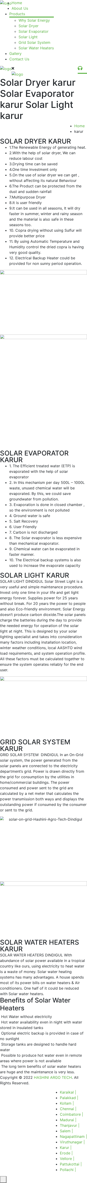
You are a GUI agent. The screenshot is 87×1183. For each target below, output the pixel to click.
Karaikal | (68, 1092)
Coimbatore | (71, 1114)
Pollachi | (68, 1169)
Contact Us (19, 59)
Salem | (66, 1131)
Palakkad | (69, 1097)
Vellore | (67, 1158)
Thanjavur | (69, 1125)
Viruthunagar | (72, 1142)
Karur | (65, 1147)
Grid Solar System (34, 42)
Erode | (66, 1153)
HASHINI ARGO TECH (53, 1077)
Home (17, 2)
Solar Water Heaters (36, 48)
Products (17, 14)
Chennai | (68, 1108)
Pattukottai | (71, 1164)
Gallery (15, 53)
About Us (20, 8)
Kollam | (67, 1103)
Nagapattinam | (73, 1136)
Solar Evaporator (33, 31)
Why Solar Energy (34, 20)
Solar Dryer (29, 26)
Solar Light (28, 37)
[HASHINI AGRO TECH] (6, 2)
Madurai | (68, 1120)
